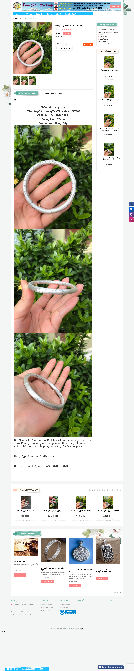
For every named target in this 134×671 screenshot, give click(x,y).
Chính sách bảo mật (64, 604)
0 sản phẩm (115, 6)
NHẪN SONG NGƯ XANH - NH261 (109, 70)
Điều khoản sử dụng (64, 607)
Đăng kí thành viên (45, 610)
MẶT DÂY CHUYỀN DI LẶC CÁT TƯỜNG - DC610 (26, 511)
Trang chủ (18, 14)
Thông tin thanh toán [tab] (53, 93)
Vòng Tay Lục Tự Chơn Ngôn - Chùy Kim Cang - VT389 (109, 158)
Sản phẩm (39, 14)
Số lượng (57, 44)
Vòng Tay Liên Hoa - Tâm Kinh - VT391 (109, 100)
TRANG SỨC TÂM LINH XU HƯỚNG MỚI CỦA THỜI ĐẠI (78, 567)
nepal (63, 37)
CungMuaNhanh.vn (71, 14)
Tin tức (49, 14)
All (21, 18)
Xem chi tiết (19, 582)
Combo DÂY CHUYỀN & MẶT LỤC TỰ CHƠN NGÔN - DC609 (53, 511)
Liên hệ (58, 14)
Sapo (81, 629)
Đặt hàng (89, 44)
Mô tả (16, 99)
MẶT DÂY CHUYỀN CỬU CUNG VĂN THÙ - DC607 (108, 511)
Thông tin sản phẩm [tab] (27, 93)
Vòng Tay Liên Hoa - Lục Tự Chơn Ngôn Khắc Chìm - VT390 (109, 129)
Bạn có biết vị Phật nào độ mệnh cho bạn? (53, 564)
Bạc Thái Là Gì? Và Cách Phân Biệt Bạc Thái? (107, 571)
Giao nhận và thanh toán (46, 607)
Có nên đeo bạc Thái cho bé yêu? (26, 568)
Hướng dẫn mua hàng (46, 604)
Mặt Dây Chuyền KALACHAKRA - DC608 (81, 511)
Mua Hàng (26, 520)
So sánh (2, 632)
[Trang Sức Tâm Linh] (67, 6)
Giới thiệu (29, 14)
